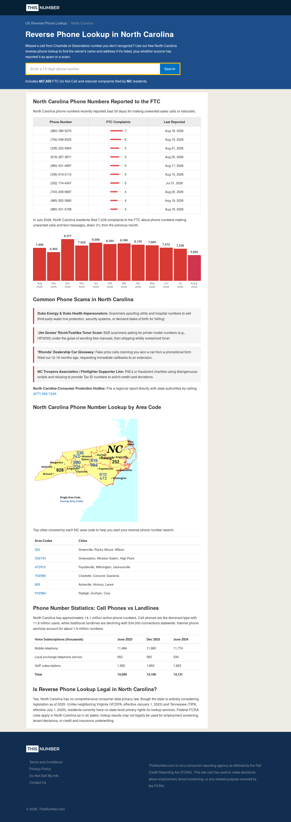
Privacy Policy (40, 768)
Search (169, 69)
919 (37, 593)
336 (37, 558)
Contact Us (37, 782)
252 (37, 549)
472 (37, 567)
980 (43, 575)
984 (43, 593)
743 (43, 558)
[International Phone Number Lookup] (42, 8)
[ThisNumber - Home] (42, 750)
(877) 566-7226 (44, 393)
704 (37, 575)
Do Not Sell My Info (44, 775)
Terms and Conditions (45, 762)
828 (37, 584)
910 (43, 567)
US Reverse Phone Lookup (46, 23)
